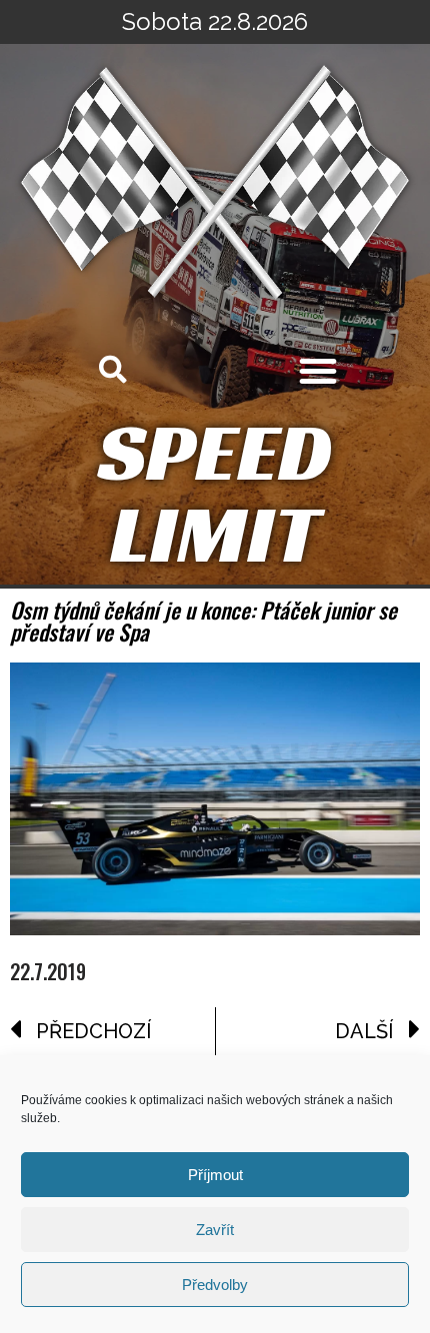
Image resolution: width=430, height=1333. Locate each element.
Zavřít (215, 1229)
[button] (318, 371)
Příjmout (215, 1174)
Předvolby (215, 1284)
